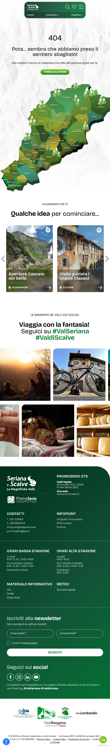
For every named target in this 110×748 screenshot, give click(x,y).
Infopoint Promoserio (69, 519)
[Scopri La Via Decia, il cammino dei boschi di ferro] (100, 288)
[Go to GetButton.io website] (103, 745)
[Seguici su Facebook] (10, 677)
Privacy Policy (30, 643)
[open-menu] (81, 7)
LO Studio (55, 742)
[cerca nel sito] (67, 7)
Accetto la (24, 643)
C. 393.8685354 (16, 523)
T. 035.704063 (15, 519)
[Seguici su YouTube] (36, 677)
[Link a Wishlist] (74, 7)
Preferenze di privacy (79, 739)
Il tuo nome (18, 633)
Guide (10, 593)
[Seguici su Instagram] (19, 677)
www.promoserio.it (68, 494)
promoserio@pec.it (18, 531)
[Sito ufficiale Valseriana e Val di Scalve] (33, 7)
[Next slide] (107, 259)
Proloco (61, 527)
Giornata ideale (66, 589)
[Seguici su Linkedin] (27, 677)
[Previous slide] (3, 259)
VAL (9, 589)
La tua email (67, 633)
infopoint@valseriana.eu (21, 527)
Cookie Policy (59, 739)
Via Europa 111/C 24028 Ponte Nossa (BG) (70, 486)
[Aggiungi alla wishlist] (70, 230)
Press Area (13, 597)
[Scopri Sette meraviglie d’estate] (49, 288)
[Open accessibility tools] (6, 741)
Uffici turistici (64, 523)
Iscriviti (55, 652)
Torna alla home (55, 72)
